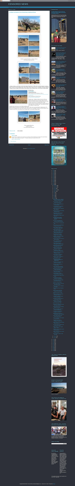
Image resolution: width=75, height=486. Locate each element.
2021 (53, 177)
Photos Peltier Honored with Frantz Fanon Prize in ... (57, 316)
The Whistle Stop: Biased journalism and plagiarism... (58, 278)
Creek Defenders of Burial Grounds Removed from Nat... (58, 273)
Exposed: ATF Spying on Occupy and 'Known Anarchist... (58, 305)
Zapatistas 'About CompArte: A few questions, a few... (58, 257)
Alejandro (13, 135)
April (54, 196)
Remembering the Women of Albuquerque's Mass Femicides (58, 314)
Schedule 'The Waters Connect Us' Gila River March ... (58, 297)
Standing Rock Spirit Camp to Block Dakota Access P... (58, 213)
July (54, 192)
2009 (53, 347)
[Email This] (17, 130)
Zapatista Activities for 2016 (57, 292)
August (54, 191)
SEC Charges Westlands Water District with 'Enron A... (58, 280)
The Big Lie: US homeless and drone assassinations (58, 262)
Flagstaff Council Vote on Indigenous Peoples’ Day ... (58, 320)
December (55, 185)
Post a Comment (13, 141)
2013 (53, 342)
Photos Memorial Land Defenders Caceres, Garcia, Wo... (58, 225)
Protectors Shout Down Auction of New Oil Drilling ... (58, 239)
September (55, 189)
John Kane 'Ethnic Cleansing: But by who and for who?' (58, 325)
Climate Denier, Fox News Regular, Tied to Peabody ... (58, 234)
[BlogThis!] (18, 130)
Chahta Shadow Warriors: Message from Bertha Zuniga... (58, 243)
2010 (53, 346)
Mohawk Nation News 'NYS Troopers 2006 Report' (57, 269)
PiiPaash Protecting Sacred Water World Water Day (58, 211)
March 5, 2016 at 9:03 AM (16, 139)
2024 (53, 173)
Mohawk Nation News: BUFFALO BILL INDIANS (58, 209)
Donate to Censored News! (57, 282)
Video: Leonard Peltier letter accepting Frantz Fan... (57, 241)
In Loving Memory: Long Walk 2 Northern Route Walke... (58, 207)
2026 (53, 170)
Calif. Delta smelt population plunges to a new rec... (57, 311)
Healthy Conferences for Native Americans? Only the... (58, 294)
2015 (53, 339)
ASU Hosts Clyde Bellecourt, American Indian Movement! (58, 221)
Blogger (54, 483)
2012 (53, 343)
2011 (53, 344)
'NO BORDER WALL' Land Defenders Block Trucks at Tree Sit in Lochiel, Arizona (61, 100)
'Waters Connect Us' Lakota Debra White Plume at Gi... (58, 323)
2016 (53, 184)
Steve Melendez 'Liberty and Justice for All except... (57, 202)
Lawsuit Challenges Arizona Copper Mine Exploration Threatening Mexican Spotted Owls (60, 70)
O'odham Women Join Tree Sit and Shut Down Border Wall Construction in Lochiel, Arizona (58, 12)
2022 (53, 176)
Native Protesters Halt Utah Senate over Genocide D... (57, 291)
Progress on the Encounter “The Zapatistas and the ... (58, 252)
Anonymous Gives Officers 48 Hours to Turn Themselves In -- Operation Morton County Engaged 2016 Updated (61, 54)
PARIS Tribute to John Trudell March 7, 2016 (58, 327)
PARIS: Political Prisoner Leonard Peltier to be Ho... (58, 332)
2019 (53, 180)
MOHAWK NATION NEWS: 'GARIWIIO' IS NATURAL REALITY (57, 218)
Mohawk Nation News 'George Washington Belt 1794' (58, 246)
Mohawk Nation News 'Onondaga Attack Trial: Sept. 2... (58, 307)
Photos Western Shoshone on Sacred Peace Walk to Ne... (58, 228)
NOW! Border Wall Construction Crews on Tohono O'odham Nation (61, 48)
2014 (53, 340)
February (54, 336)
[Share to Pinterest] (22, 130)
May (54, 195)
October (54, 188)
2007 (53, 350)
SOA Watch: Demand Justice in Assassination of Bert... (58, 299)
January (54, 337)
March (54, 198)
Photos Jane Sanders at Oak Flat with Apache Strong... (58, 284)
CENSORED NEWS (18, 4)
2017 (53, 183)
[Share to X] (19, 130)
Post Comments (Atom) (31, 148)
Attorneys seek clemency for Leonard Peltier (57, 264)
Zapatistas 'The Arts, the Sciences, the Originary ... (57, 301)
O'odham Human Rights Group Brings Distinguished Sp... (58, 232)
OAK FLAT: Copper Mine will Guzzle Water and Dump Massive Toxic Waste (60, 92)
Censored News (31, 91)
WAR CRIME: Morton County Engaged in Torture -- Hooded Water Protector (60, 115)
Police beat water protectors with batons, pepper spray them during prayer (61, 85)
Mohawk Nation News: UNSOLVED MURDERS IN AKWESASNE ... (58, 259)
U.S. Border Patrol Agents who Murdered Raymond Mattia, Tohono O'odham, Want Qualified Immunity (61, 107)
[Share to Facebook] (21, 130)
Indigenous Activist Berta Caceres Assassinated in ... (58, 329)
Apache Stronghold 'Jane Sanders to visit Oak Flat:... (58, 318)
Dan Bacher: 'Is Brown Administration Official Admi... (58, 250)
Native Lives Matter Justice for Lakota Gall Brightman (58, 309)
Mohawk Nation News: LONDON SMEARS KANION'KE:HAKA (58, 200)
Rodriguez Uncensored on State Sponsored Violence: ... (58, 237)
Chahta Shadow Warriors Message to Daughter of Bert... (58, 230)
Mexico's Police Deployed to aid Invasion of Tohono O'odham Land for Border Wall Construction (61, 62)
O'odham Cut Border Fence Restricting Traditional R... (57, 248)
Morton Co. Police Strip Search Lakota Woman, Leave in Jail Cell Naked (61, 78)
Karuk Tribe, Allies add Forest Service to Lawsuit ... (58, 271)
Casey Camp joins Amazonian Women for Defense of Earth (58, 267)
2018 (53, 181)
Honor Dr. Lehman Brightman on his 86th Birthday (58, 204)
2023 (53, 174)
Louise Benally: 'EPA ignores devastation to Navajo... (57, 255)
